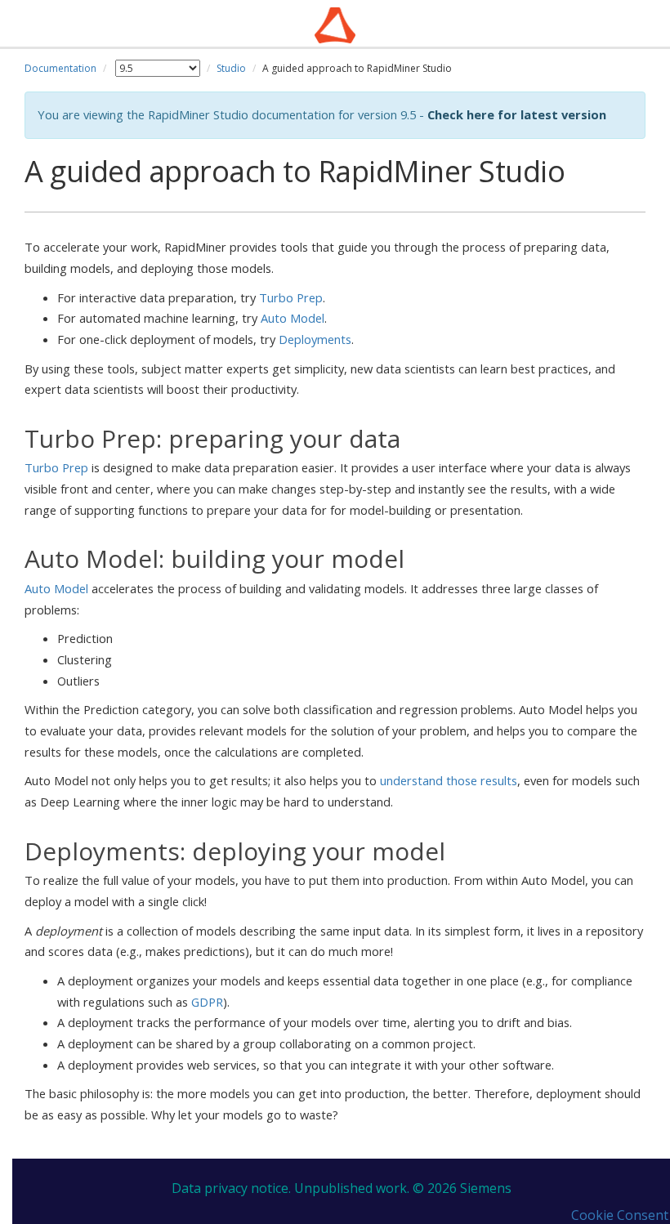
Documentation (60, 68)
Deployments (315, 339)
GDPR (207, 1002)
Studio (231, 68)
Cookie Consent (619, 1215)
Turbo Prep (291, 297)
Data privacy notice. (231, 1188)
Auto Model (292, 318)
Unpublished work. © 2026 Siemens (402, 1188)
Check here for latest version (516, 114)
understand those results (448, 780)
